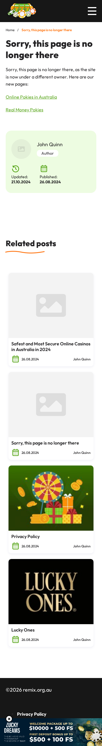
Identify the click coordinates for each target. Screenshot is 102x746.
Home (10, 30)
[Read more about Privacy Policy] (51, 498)
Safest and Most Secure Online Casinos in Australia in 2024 (50, 346)
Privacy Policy (25, 536)
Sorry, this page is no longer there (45, 443)
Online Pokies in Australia (31, 97)
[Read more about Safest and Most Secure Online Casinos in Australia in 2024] (51, 305)
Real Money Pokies (24, 109)
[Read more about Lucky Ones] (51, 591)
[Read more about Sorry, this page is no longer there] (51, 404)
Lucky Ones (23, 630)
